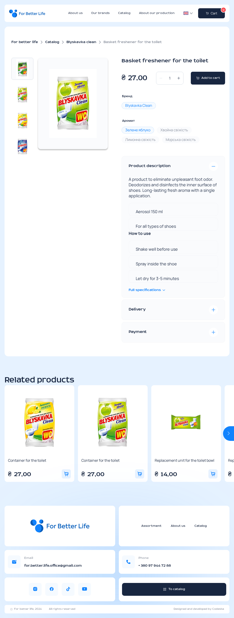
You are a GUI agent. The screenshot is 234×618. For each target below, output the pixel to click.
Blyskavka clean (81, 42)
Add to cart (210, 78)
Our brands (100, 13)
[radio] (139, 105)
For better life (24, 42)
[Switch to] (186, 13)
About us (75, 13)
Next (228, 433)
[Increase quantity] (178, 78)
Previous (10, 433)
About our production (157, 13)
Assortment (151, 526)
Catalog (124, 13)
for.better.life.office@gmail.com (53, 566)
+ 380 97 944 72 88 (154, 566)
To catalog (176, 589)
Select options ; (66, 473)
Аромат (128, 121)
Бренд (127, 96)
